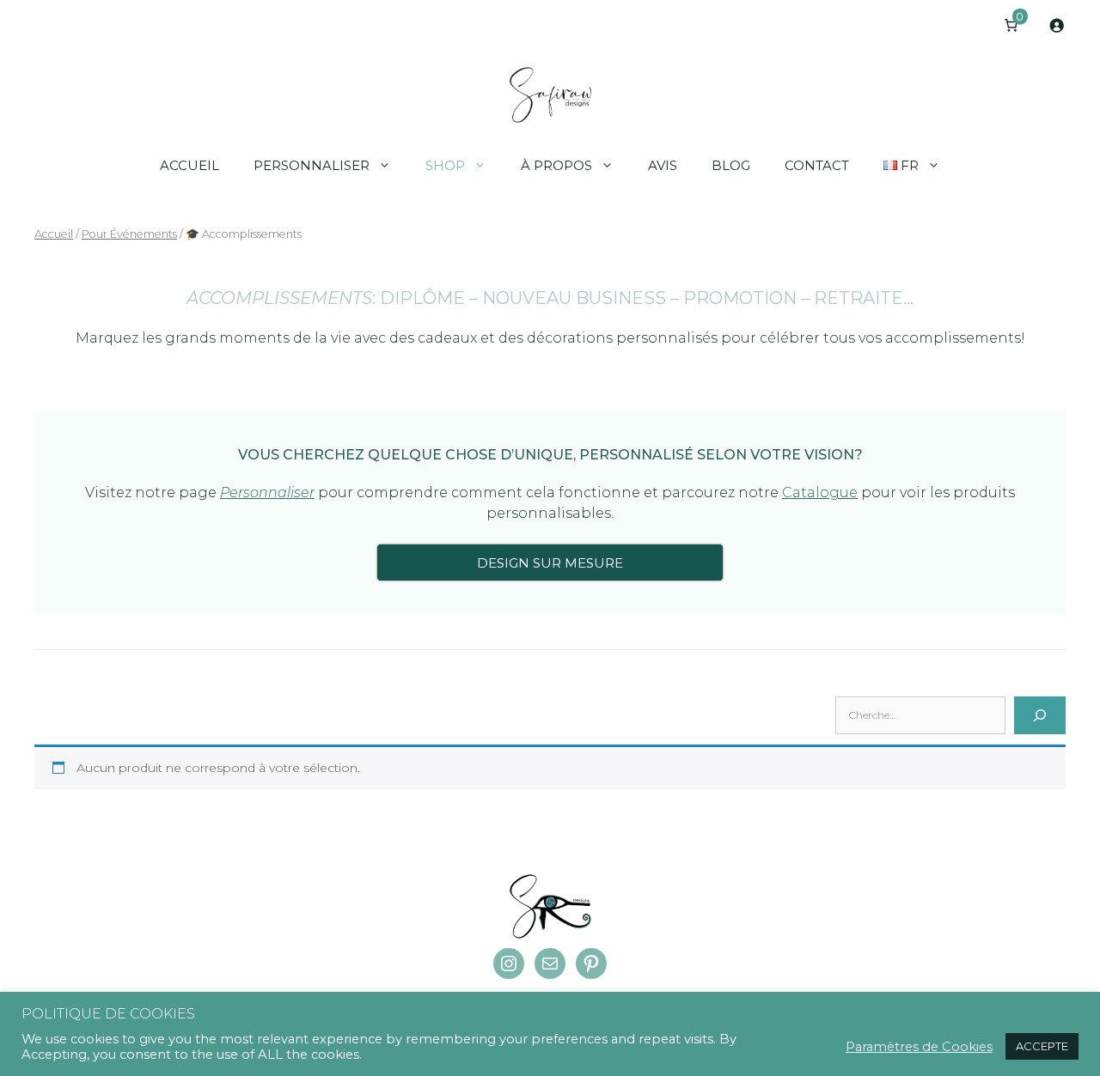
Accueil (53, 234)
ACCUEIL (189, 165)
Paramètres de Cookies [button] (919, 1047)
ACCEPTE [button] (1042, 1046)
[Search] (1040, 715)
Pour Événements (129, 234)
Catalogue (820, 492)
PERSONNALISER (312, 165)
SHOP (445, 165)
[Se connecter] (1056, 25)
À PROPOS (556, 165)
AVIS (662, 165)
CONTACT (817, 165)
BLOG (731, 165)
